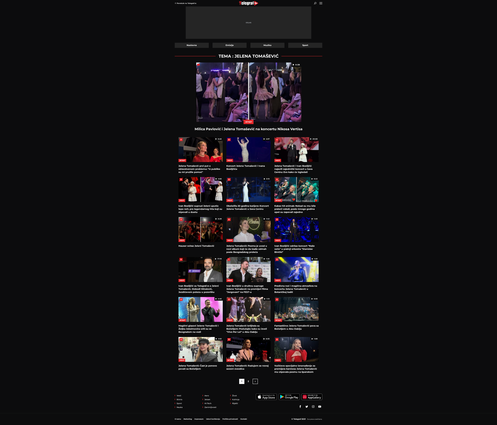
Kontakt (243, 419)
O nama (178, 419)
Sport (305, 45)
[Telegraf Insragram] (313, 406)
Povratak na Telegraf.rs (186, 3)
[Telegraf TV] (319, 406)
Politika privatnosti (230, 419)
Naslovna (192, 45)
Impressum (199, 419)
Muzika (267, 45)
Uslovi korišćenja (213, 419)
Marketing (188, 419)
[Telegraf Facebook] (300, 406)
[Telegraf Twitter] (306, 406)
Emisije (230, 45)
